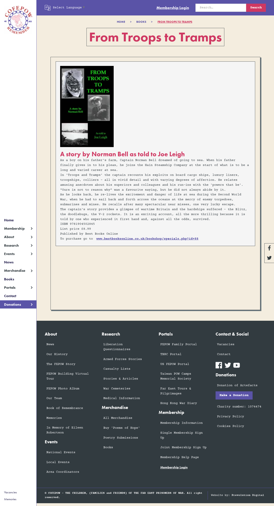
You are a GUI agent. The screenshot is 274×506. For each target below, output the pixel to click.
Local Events (58, 462)
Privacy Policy (230, 416)
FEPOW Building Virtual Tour (67, 376)
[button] (18, 228)
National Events (60, 452)
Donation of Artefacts (237, 385)
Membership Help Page (179, 457)
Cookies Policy (230, 426)
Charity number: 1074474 (239, 406)
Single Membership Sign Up (181, 435)
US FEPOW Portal (174, 364)
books (141, 22)
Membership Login (172, 7)
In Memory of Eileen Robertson (64, 430)
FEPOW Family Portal (178, 344)
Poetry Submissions (120, 438)
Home (9, 220)
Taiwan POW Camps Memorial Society (175, 376)
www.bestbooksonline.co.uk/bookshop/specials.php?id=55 (147, 239)
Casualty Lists (116, 369)
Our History (57, 354)
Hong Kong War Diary (178, 403)
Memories (10, 499)
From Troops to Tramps (175, 22)
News (8, 262)
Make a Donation (234, 395)
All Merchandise (117, 418)
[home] (18, 20)
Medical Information (121, 398)
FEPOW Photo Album (62, 388)
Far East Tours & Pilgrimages (175, 391)
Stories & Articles (120, 379)
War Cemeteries (116, 388)
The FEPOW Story (60, 364)
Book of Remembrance (64, 408)
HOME (121, 22)
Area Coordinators (62, 472)
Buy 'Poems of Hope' (121, 428)
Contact (10, 296)
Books (9, 279)
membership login (174, 467)
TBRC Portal (171, 354)
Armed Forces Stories (122, 359)
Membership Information (181, 423)
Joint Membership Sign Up (183, 447)
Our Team (54, 398)
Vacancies (10, 492)
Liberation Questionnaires (116, 347)
